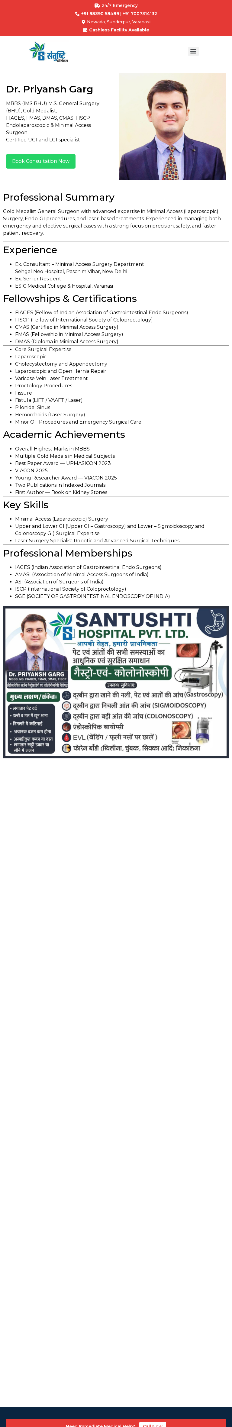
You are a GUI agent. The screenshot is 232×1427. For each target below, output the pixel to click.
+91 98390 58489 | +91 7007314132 (119, 13)
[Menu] (193, 51)
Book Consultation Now (40, 161)
